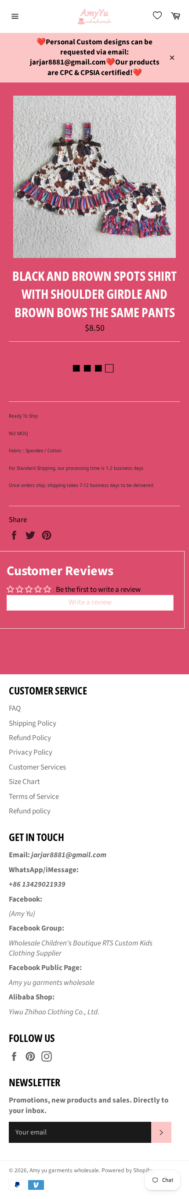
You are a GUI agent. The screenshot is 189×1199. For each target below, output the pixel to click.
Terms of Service (34, 796)
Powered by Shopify (127, 1170)
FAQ (15, 708)
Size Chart (24, 782)
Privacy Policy (30, 752)
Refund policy (30, 811)
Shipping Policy (32, 723)
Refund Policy (30, 738)
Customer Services (37, 767)
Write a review (90, 602)
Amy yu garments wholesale (64, 1170)
